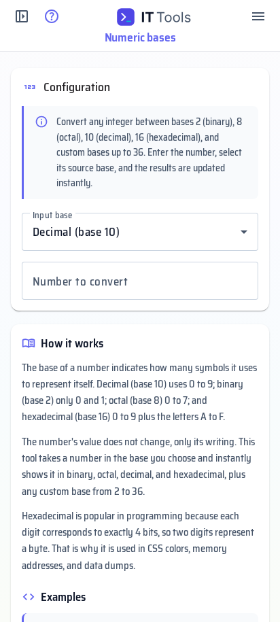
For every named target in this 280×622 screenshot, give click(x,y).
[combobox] (140, 232)
